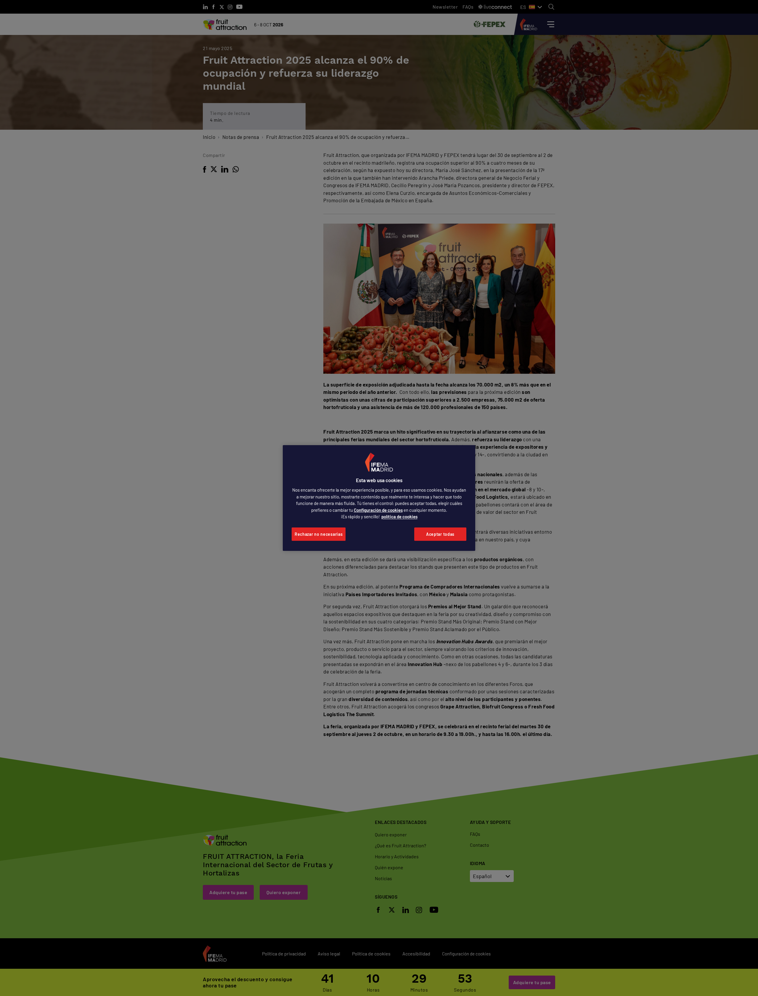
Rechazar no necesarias (319, 534)
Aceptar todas (440, 534)
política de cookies (399, 516)
